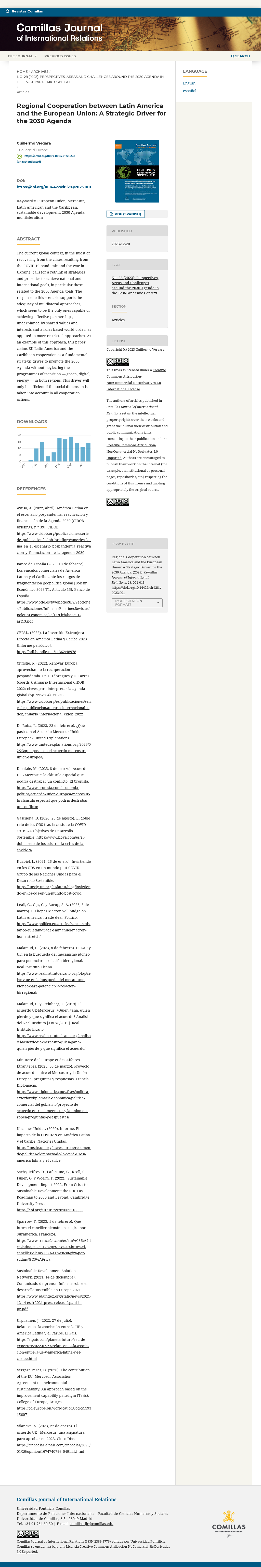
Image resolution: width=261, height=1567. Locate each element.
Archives (39, 71)
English (189, 83)
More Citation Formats (128, 603)
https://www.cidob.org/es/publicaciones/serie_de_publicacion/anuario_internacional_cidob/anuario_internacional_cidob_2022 (54, 707)
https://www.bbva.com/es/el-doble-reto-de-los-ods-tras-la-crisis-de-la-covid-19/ (51, 843)
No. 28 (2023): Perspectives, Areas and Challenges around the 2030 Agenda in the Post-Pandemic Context (90, 79)
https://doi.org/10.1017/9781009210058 (50, 1209)
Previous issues (60, 56)
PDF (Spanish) (127, 214)
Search (242, 56)
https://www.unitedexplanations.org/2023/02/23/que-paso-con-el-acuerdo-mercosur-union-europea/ (54, 750)
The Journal (21, 56)
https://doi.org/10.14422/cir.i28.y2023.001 (54, 187)
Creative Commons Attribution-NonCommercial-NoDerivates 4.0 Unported (132, 451)
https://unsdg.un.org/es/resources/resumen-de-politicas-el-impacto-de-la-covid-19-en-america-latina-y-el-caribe (54, 1154)
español (189, 90)
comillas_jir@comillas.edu (91, 1523)
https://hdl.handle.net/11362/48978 (46, 651)
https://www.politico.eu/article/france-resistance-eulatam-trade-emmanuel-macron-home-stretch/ (53, 930)
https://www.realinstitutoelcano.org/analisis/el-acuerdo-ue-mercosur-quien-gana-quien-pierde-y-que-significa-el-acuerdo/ (54, 1042)
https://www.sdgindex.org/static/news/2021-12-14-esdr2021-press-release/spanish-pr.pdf (54, 1302)
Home (22, 71)
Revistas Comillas (27, 11)
